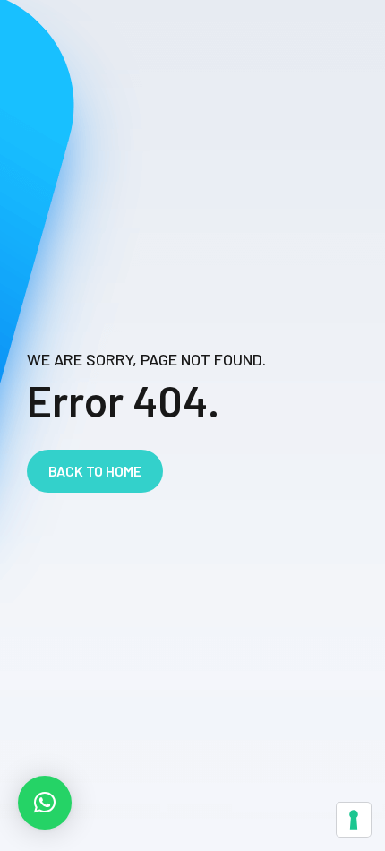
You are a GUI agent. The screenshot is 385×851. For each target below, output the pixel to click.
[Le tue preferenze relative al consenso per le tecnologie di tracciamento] (354, 820)
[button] (45, 803)
